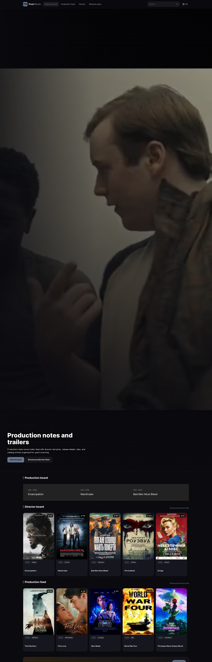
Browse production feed (38, 460)
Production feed (68, 4)
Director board (51, 4)
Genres (82, 4)
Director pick (15, 460)
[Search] (177, 4)
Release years (95, 4)
